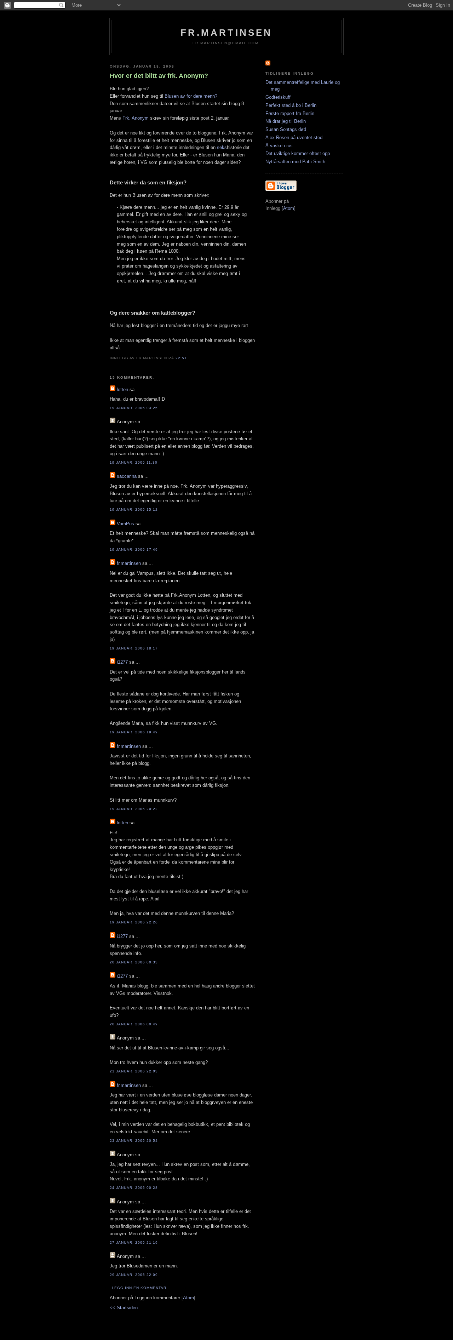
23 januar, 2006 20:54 (134, 1141)
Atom (188, 1297)
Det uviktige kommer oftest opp (297, 153)
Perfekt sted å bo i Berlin (290, 105)
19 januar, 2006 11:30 (133, 462)
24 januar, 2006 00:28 (134, 1188)
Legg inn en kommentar (139, 1288)
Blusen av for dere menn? (191, 96)
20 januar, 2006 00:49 (134, 1024)
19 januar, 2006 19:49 (134, 732)
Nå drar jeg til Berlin (285, 121)
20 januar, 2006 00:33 (134, 962)
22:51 (181, 358)
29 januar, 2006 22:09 (134, 1275)
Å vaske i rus (279, 145)
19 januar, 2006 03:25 (134, 408)
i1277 (122, 662)
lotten (122, 389)
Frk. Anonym (135, 118)
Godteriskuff (278, 97)
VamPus (125, 523)
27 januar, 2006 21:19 (134, 1242)
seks (222, 147)
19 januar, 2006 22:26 (134, 922)
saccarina (127, 476)
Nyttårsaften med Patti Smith (295, 161)
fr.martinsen (226, 32)
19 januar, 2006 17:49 (134, 549)
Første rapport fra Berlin (289, 113)
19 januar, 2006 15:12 (134, 509)
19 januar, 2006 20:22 (134, 809)
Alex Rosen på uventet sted (293, 137)
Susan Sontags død (285, 129)
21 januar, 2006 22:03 (134, 1071)
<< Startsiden (124, 1307)
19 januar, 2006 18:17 (134, 648)
